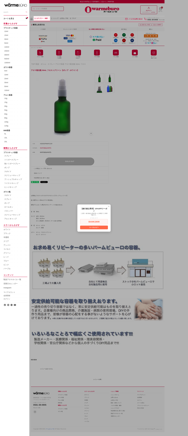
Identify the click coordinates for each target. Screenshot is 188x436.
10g (5, 98)
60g (5, 114)
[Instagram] (8, 305)
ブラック (7, 233)
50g (5, 110)
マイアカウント (9, 292)
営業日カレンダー (11, 284)
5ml (5, 71)
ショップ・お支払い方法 (60, 18)
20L (5, 142)
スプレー (7, 156)
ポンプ (7, 168)
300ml (6, 55)
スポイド (7, 171)
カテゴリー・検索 (42, 18)
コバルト (7, 249)
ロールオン (8, 207)
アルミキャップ (10, 219)
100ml (6, 47)
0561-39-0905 (152, 20)
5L (5, 134)
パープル (7, 269)
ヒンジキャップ (10, 187)
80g (5, 118)
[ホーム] (31, 19)
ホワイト (7, 229)
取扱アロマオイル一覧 (12, 279)
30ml (6, 39)
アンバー (7, 245)
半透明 (6, 237)
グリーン (7, 253)
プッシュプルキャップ (13, 179)
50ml (6, 43)
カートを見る (15, 18)
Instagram (7, 288)
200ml (6, 51)
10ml (6, 31)
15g (5, 102)
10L (5, 138)
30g (5, 106)
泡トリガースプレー (12, 164)
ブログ (74, 18)
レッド (6, 257)
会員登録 (7, 296)
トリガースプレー (11, 160)
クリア (6, 241)
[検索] (26, 12)
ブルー (6, 261)
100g (6, 122)
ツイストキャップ (11, 183)
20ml (6, 78)
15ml (6, 35)
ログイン (7, 299)
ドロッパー (8, 211)
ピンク (6, 265)
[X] (11, 305)
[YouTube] (15, 305)
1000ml (7, 63)
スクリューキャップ (12, 175)
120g (6, 126)
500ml (6, 59)
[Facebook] (5, 305)
